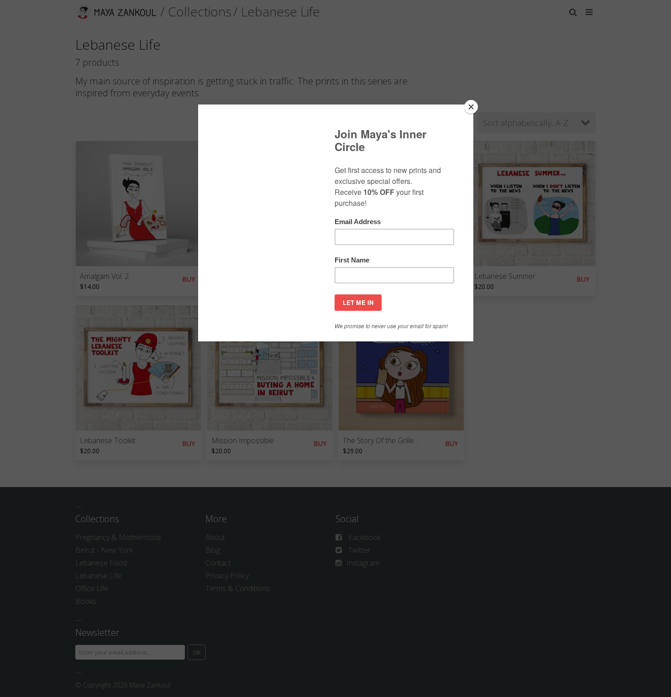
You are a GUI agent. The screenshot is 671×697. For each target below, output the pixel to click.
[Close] (471, 107)
